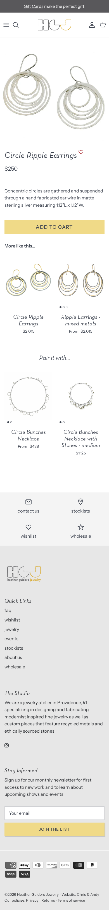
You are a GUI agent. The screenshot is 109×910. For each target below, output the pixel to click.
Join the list (54, 829)
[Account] (90, 25)
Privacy (32, 900)
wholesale (14, 667)
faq (7, 610)
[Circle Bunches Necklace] (28, 396)
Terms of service (71, 900)
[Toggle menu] (6, 25)
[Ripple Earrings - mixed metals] (81, 281)
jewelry (11, 629)
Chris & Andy (88, 894)
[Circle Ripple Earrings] (28, 281)
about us (13, 657)
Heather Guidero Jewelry (38, 894)
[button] (80, 154)
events (11, 638)
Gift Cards (33, 6)
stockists (13, 648)
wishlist (12, 620)
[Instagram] (6, 745)
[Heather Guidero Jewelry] (54, 24)
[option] (54, 91)
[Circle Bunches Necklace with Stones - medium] (81, 396)
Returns (48, 900)
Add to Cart (54, 227)
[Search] (18, 25)
